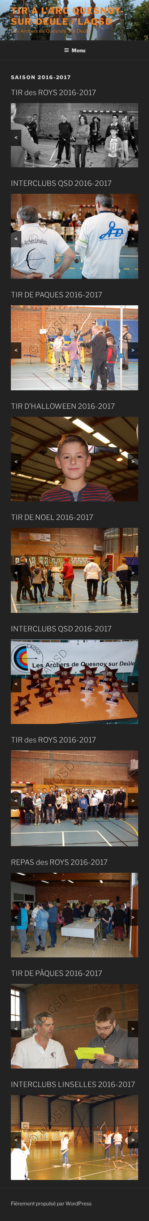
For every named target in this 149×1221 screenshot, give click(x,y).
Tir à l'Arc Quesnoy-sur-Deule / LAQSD (67, 16)
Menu (78, 50)
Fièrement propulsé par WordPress (51, 1203)
